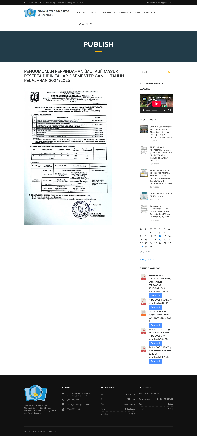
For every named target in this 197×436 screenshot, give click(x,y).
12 (160, 236)
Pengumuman (85, 24)
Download (155, 295)
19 (160, 239)
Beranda (82, 12)
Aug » (151, 259)
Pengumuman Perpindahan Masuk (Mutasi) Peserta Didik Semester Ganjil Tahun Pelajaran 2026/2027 (160, 211)
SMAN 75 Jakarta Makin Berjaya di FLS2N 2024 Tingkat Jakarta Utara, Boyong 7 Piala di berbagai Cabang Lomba (161, 132)
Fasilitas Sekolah (145, 12)
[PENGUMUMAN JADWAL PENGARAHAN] (144, 196)
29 (141, 246)
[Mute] (165, 110)
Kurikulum (109, 12)
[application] (156, 103)
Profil (95, 12)
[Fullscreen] (169, 110)
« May (143, 259)
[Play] (143, 110)
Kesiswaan (125, 12)
